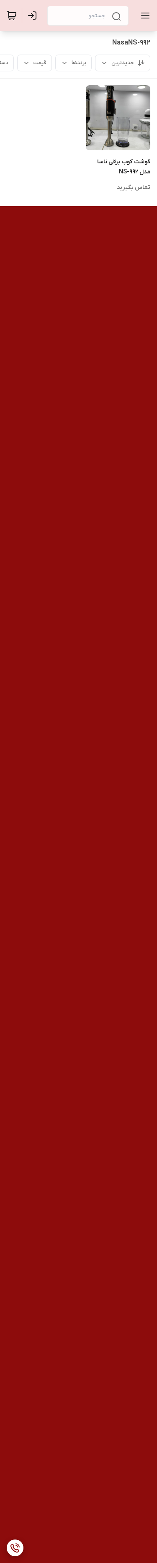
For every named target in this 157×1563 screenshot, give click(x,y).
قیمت (39, 62)
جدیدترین (122, 62)
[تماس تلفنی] (15, 1547)
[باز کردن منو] (143, 15)
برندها (79, 62)
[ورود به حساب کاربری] (34, 15)
